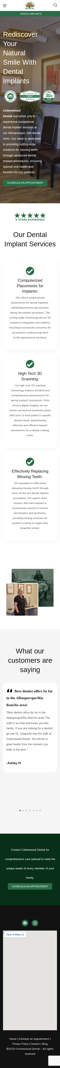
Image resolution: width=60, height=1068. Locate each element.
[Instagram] (35, 923)
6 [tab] (36, 810)
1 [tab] (20, 810)
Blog (45, 1044)
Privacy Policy (20, 1044)
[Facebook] (25, 923)
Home (12, 1039)
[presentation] (20, 810)
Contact (35, 1044)
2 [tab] (23, 810)
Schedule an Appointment (34, 1039)
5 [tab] (33, 810)
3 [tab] (26, 810)
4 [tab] (30, 810)
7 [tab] (40, 810)
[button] (55, 5)
